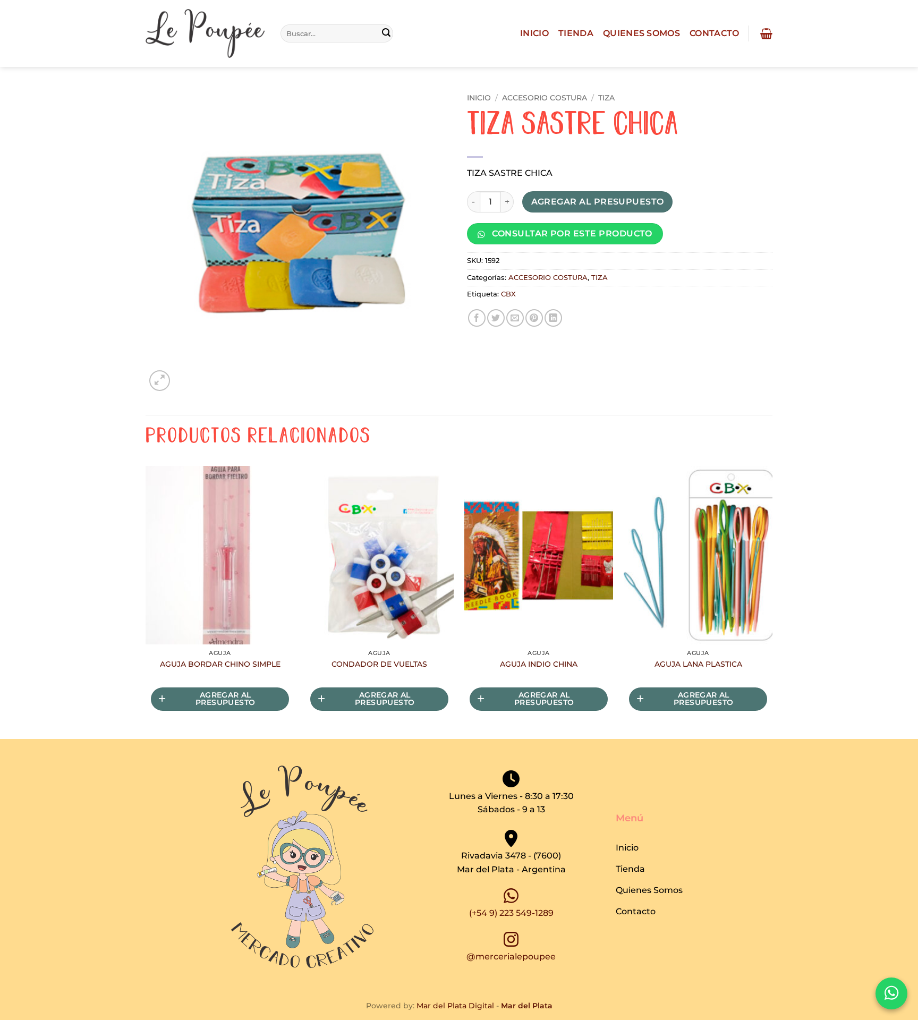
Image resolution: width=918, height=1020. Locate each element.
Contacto (715, 33)
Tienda (575, 33)
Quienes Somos (641, 33)
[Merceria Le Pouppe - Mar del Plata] (205, 33)
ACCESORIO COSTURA (544, 98)
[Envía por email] (515, 318)
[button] (765, 33)
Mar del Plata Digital (455, 1005)
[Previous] (146, 601)
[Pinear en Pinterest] (534, 318)
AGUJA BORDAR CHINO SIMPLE (220, 664)
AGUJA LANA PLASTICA (698, 664)
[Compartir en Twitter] (496, 318)
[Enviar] (386, 33)
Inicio (534, 33)
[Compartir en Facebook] (477, 318)
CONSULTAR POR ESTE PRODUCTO (571, 233)
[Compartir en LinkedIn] (553, 318)
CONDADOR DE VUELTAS (379, 664)
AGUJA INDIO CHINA (538, 664)
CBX (508, 294)
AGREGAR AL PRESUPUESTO (597, 202)
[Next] (772, 601)
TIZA (606, 98)
